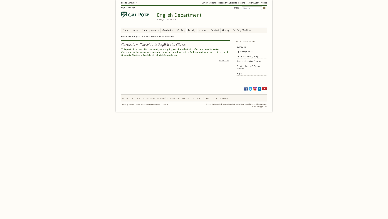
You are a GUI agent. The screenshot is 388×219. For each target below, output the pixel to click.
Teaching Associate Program (249, 61)
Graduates (167, 30)
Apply (239, 73)
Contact (215, 30)
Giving (225, 30)
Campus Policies (211, 98)
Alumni (264, 3)
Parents (241, 3)
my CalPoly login (128, 7)
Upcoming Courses (245, 51)
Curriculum (241, 47)
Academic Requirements (153, 36)
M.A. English (245, 41)
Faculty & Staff (253, 3)
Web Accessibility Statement (148, 104)
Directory (136, 98)
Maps (236, 8)
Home (126, 30)
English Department (179, 15)
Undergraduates (150, 30)
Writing (181, 30)
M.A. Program (134, 36)
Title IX (165, 104)
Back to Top (224, 60)
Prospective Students (227, 3)
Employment (197, 98)
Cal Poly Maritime (242, 30)
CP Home (126, 98)
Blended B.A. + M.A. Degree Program (248, 67)
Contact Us (224, 98)
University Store (173, 98)
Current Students (209, 3)
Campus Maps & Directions (153, 98)
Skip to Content (127, 3)
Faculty (192, 30)
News (135, 30)
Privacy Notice (128, 104)
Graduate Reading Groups (248, 56)
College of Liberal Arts (167, 19)
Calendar (186, 98)
